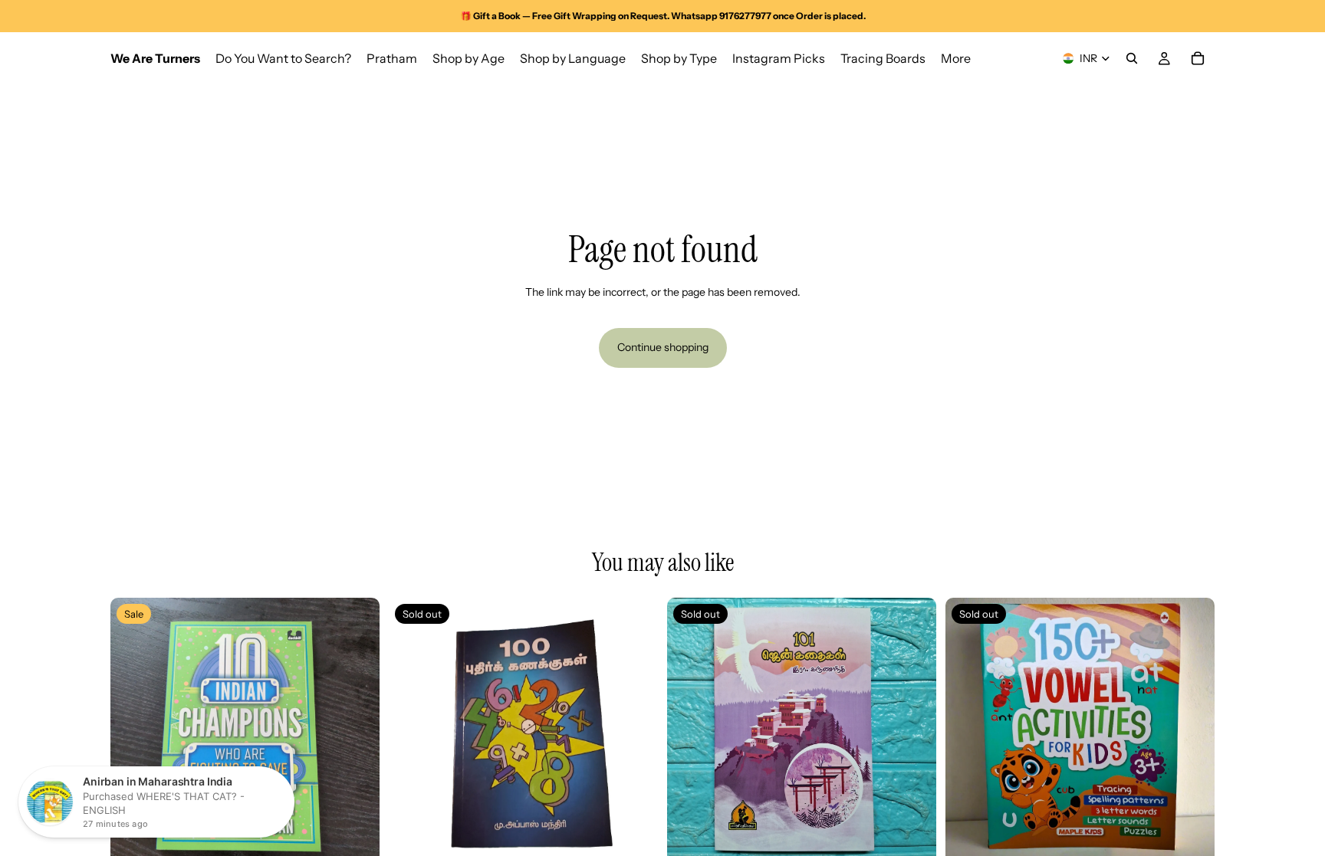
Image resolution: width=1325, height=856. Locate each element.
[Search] (1132, 58)
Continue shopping (663, 347)
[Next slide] (357, 732)
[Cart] (1198, 58)
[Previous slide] (133, 732)
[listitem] (955, 58)
